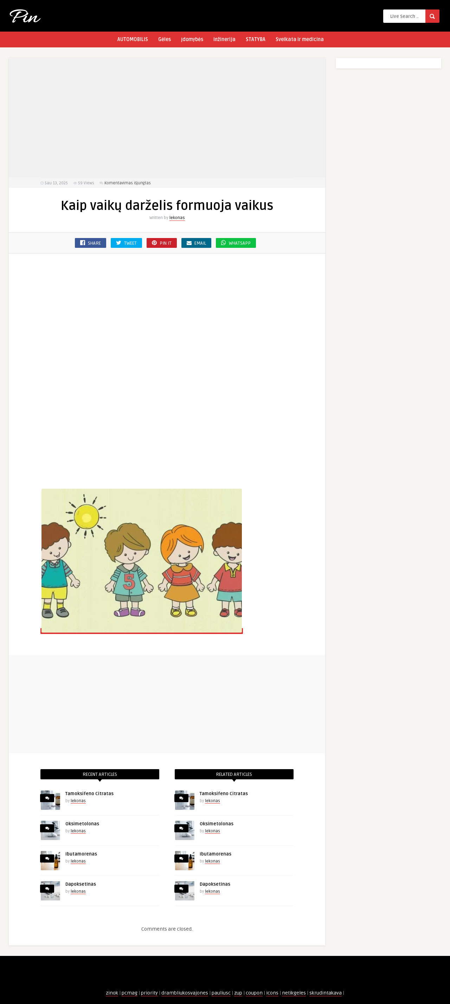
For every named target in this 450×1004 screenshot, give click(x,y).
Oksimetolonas (82, 824)
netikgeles (294, 993)
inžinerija (224, 39)
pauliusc (221, 993)
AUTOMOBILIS (132, 39)
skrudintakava (325, 993)
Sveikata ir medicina (300, 39)
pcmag (129, 993)
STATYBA (255, 39)
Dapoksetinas (80, 884)
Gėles (164, 39)
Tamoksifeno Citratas (89, 794)
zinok (112, 993)
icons (272, 993)
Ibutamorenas (81, 854)
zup (238, 993)
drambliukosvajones (184, 993)
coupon (254, 993)
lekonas (177, 217)
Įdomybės (192, 39)
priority (149, 993)
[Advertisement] (167, 117)
